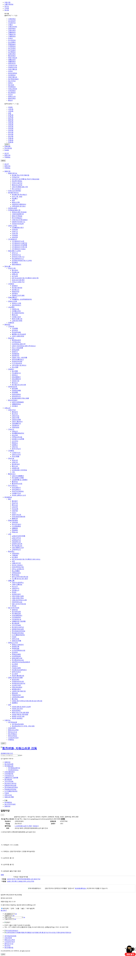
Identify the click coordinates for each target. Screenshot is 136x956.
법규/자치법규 (12, 400)
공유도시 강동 (16, 303)
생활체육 (15, 528)
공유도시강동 (12, 301)
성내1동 (10, 126)
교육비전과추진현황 (18, 536)
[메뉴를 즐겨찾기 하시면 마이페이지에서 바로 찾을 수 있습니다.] (1, 815)
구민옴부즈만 (12, 239)
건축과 (10, 24)
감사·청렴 (15, 367)
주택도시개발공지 (18, 644)
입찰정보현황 (16, 390)
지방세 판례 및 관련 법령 (20, 714)
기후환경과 (12, 36)
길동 (9, 113)
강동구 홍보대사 (17, 421)
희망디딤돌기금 (17, 318)
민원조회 (15, 235)
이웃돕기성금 (16, 317)
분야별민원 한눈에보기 (19, 194)
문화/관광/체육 (13, 520)
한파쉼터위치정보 (18, 633)
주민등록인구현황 (18, 478)
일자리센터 (15, 679)
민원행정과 (12, 46)
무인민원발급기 (17, 218)
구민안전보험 (16, 625)
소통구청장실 (8, 4)
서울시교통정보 (17, 584)
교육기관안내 (16, 538)
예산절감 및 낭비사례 (19, 384)
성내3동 (10, 130)
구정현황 (15, 328)
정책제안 (15, 286)
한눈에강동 (8, 148)
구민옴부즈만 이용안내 (19, 243)
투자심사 (15, 383)
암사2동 (10, 134)
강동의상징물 (16, 419)
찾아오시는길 (12, 732)
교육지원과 (12, 30)
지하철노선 (15, 590)
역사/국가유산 (16, 524)
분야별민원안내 (13, 192)
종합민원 (7, 171)
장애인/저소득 (16, 514)
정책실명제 (15, 350)
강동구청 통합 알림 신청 (20, 187)
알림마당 (15, 609)
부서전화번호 (8, 947)
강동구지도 (15, 415)
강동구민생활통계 (18, 476)
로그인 (6, 153)
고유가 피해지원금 (18, 336)
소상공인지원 (16, 685)
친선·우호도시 (12, 485)
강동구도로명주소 (18, 582)
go (16, 914)
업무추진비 (15, 355)
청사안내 (15, 414)
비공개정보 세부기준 (19, 344)
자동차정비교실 (17, 602)
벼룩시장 (15, 274)
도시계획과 (12, 42)
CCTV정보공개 (17, 363)
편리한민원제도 (17, 181)
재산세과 (11, 85)
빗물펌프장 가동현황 (19, 621)
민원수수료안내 (17, 183)
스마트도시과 (12, 65)
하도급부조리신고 (18, 258)
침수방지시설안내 (18, 627)
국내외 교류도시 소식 (19, 495)
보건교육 (15, 276)
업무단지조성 (16, 672)
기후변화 (15, 555)
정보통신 (15, 198)
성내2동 (10, 128)
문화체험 (15, 530)
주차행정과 (12, 87)
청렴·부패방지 (16, 264)
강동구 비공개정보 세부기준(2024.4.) (24, 346)
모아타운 (15, 652)
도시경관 (15, 673)
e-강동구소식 (16, 452)
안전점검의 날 (16, 619)
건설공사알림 (16, 668)
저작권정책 (12, 728)
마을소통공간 (12, 297)
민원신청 (15, 233)
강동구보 (15, 447)
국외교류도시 (16, 489)
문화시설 (15, 532)
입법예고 (15, 445)
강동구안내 (12, 410)
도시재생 (15, 664)
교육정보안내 (16, 540)
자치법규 (15, 406)
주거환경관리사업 (18, 660)
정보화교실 (15, 272)
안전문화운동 (16, 617)
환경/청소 (11, 551)
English (6, 150)
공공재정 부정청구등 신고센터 (22, 260)
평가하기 (4, 910)
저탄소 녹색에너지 (18, 569)
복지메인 (15, 501)
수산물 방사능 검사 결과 (20, 578)
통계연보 (15, 481)
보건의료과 (12, 50)
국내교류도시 (16, 487)
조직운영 (15, 330)
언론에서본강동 (17, 437)
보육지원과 (12, 54)
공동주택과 (12, 28)
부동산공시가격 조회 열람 (20, 712)
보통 (17, 908)
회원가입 (7, 155)
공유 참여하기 (16, 305)
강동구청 (7, 2)
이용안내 (7, 720)
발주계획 (15, 388)
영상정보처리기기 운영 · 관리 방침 (23, 726)
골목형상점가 (16, 689)
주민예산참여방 (17, 287)
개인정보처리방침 (18, 724)
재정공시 (15, 375)
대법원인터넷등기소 (18, 222)
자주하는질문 (12, 208)
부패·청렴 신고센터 (14, 251)
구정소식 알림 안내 (18, 282)
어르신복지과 (12, 69)
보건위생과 (12, 48)
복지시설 (15, 466)
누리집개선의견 (13, 737)
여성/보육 (15, 509)
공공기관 (15, 460)
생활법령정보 (16, 404)
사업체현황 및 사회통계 (19, 479)
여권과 (10, 71)
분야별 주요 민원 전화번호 (20, 175)
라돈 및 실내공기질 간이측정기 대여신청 (25, 278)
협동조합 (15, 693)
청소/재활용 (16, 571)
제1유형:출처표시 (80, 888)
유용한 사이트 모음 (18, 716)
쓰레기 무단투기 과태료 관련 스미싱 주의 (20, 881)
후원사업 (15, 315)
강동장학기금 (16, 542)
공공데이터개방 (17, 361)
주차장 (14, 606)
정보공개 (11, 338)
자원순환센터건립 (18, 567)
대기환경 (15, 557)
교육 (9, 534)
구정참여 (11, 284)
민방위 (14, 637)
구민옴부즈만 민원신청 (19, 247)
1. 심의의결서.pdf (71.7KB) (23, 826)
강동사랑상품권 (17, 687)
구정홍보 (11, 450)
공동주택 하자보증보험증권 (21, 662)
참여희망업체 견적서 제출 (20, 398)
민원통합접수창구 (18, 227)
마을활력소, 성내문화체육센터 (22, 299)
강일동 (10, 107)
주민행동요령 (16, 613)
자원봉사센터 (16, 311)
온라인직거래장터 (18, 491)
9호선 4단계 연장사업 (19, 604)
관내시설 (11, 458)
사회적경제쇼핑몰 (18, 697)
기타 (13, 472)
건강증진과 (12, 23)
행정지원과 (12, 98)
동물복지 (15, 703)
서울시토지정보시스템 (19, 600)
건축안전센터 (12, 26)
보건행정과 (12, 52)
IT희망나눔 (15, 309)
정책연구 (15, 351)
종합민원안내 (12, 173)
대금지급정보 (16, 394)
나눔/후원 (11, 307)
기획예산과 (12, 34)
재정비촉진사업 (17, 658)
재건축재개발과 (13, 79)
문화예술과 (12, 44)
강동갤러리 (15, 425)
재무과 (10, 83)
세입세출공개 (16, 379)
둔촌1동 (10, 115)
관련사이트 (15, 639)
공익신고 (15, 253)
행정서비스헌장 (17, 185)
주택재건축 (15, 646)
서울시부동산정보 (18, 598)
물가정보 (15, 699)
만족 (12, 908)
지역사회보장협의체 (18, 516)
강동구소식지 (16, 454)
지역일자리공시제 (18, 681)
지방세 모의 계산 (17, 708)
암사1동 (10, 132)
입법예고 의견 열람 (18, 295)
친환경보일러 (16, 573)
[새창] (11, 930)
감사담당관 (12, 21)
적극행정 (15, 262)
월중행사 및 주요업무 (19, 334)
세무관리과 (12, 63)
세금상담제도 (16, 710)
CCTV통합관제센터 (18, 635)
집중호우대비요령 (18, 629)
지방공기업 (15, 381)
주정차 (14, 592)
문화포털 (7, 146)
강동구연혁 (15, 417)
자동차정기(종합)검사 (19, 204)
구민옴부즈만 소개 (18, 241)
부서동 (6, 10)
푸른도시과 (12, 96)
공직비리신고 (16, 254)
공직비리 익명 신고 (18, 256)
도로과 (10, 38)
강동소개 (7, 408)
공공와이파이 (16, 594)
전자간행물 (15, 456)
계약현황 (15, 392)
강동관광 (15, 522)
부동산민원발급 (17, 216)
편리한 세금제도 (17, 718)
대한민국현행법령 (18, 402)
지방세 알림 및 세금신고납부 (21, 706)
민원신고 (15, 231)
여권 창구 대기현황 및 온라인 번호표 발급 (25, 179)
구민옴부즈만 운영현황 (19, 245)
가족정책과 (12, 19)
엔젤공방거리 (16, 695)
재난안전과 (12, 81)
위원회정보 (15, 353)
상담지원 (15, 237)
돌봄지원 (15, 518)
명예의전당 (15, 291)
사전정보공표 (16, 342)
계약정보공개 (12, 386)
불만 (22, 908)
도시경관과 (12, 40)
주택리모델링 (16, 654)
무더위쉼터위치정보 (18, 631)
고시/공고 (15, 441)
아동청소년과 (12, 67)
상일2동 (10, 124)
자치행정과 (12, 75)
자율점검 (11, 322)
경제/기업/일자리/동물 (15, 677)
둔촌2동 (10, 117)
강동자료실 (15, 427)
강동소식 (15, 431)
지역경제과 (12, 90)
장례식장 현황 (16, 640)
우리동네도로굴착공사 (19, 670)
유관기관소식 (16, 448)
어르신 (14, 512)
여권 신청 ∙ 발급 (17, 196)
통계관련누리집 (17, 483)
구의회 (6, 8)
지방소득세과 (12, 89)
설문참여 (15, 293)
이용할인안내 (16, 493)
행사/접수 (15, 270)
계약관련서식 (16, 396)
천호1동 (10, 138)
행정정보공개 (16, 340)
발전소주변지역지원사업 (20, 576)
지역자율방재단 (17, 615)
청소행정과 (12, 92)
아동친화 (15, 511)
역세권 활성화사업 (18, 675)
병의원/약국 (16, 464)
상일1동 (10, 122)
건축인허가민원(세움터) (20, 220)
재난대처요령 (16, 611)
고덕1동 (10, 109)
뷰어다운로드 (12, 736)
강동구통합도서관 (18, 547)
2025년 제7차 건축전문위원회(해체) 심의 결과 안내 (23, 879)
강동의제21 (15, 553)
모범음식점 (15, 468)
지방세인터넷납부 (18, 223)
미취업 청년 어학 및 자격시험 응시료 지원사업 (27, 701)
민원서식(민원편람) (14, 190)
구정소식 (11, 429)
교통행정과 (12, 32)
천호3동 (10, 142)
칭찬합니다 (15, 289)
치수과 (10, 94)
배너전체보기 (12, 734)
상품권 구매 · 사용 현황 (19, 357)
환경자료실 (15, 575)
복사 (63, 819)
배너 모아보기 (16, 189)
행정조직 (15, 412)
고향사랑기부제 (17, 320)
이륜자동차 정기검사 (19, 206)
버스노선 (15, 586)
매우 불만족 (31, 908)
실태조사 (15, 666)
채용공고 (15, 443)
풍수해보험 (15, 623)
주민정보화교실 (17, 545)
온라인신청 (12, 268)
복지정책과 (12, 56)
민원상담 (15, 229)
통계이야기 (12, 474)
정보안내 (15, 503)
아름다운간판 (16, 563)
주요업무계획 (16, 332)
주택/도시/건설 (13, 642)
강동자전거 (15, 588)
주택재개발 (15, 648)
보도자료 (15, 435)
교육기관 (15, 462)
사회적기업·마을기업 (19, 691)
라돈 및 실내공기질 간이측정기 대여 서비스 (26, 559)
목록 (2, 875)
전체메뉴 (7, 157)
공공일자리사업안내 (18, 683)
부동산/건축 (16, 202)
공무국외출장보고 (18, 359)
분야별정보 (8, 497)
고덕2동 (10, 111)
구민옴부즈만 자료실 (19, 249)
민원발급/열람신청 (14, 210)
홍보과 (10, 100)
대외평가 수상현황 (18, 439)
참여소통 (7, 266)
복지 (9, 499)
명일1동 (10, 119)
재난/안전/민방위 (13, 608)
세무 (13, 200)
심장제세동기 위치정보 (19, 470)
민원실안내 (15, 177)
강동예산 (11, 369)
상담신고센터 (12, 225)
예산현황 (15, 371)
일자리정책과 (12, 73)
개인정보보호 (12, 722)
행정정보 (7, 324)
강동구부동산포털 (18, 596)
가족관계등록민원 (18, 214)
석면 (13, 561)
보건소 (6, 6)
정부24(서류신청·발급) (19, 212)
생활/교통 (11, 580)
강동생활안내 (16, 423)
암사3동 (10, 136)
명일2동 (10, 121)
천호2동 (10, 140)
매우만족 (6, 908)
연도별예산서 (16, 373)
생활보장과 (12, 59)
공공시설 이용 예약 (18, 280)
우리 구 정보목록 (17, 348)
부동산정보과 (12, 57)
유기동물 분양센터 (18, 313)
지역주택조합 (16, 656)
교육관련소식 (16, 549)
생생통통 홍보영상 (18, 433)
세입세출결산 (16, 377)
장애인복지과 (12, 77)
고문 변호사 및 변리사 (19, 365)
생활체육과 (12, 61)
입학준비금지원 (17, 544)
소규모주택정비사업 (18, 650)
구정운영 (11, 326)
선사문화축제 (16, 526)
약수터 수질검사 (17, 565)
